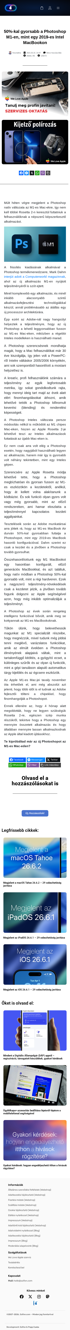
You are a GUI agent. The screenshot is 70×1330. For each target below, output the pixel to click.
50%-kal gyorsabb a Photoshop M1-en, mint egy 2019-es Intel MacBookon (35, 37)
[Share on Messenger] (26, 173)
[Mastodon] (47, 1297)
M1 (34, 56)
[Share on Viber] (42, 173)
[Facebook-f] (22, 1297)
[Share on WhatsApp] (37, 173)
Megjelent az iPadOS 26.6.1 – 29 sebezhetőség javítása (34, 937)
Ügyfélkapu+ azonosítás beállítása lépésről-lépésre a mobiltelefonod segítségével (32, 1112)
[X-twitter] (30, 1297)
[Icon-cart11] (42, 8)
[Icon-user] (50, 8)
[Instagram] (39, 1297)
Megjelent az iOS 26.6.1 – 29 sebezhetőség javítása (32, 989)
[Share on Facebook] (21, 173)
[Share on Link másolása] (48, 173)
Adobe (29, 56)
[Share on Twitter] (32, 173)
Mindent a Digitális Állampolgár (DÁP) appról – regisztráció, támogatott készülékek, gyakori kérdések (33, 1057)
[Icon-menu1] (58, 8)
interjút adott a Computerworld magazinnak (34, 276)
